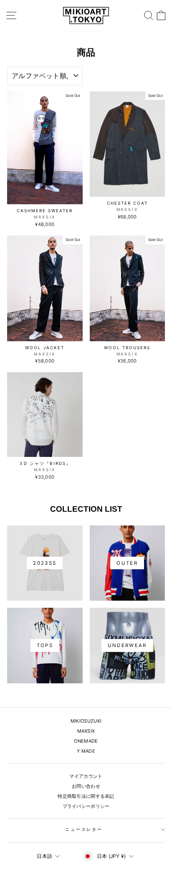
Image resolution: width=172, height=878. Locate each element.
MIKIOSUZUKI (86, 721)
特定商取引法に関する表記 (86, 796)
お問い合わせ (86, 786)
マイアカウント (85, 776)
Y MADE (86, 751)
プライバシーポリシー (86, 806)
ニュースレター (84, 829)
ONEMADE (86, 741)
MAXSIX (86, 731)
